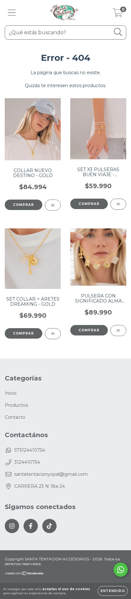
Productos (16, 405)
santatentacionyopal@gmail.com (51, 474)
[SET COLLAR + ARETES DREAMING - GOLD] (53, 333)
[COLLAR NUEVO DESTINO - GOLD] (53, 205)
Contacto (15, 417)
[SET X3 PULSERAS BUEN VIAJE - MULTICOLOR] (118, 204)
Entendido (112, 591)
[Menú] (12, 12)
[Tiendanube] (25, 574)
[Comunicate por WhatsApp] (121, 570)
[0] (118, 14)
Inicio (11, 393)
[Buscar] (118, 32)
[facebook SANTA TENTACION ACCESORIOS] (31, 526)
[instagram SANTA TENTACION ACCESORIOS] (12, 526)
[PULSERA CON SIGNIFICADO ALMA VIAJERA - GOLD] (118, 330)
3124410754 (27, 462)
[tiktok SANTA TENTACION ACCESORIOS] (49, 526)
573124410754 (29, 450)
